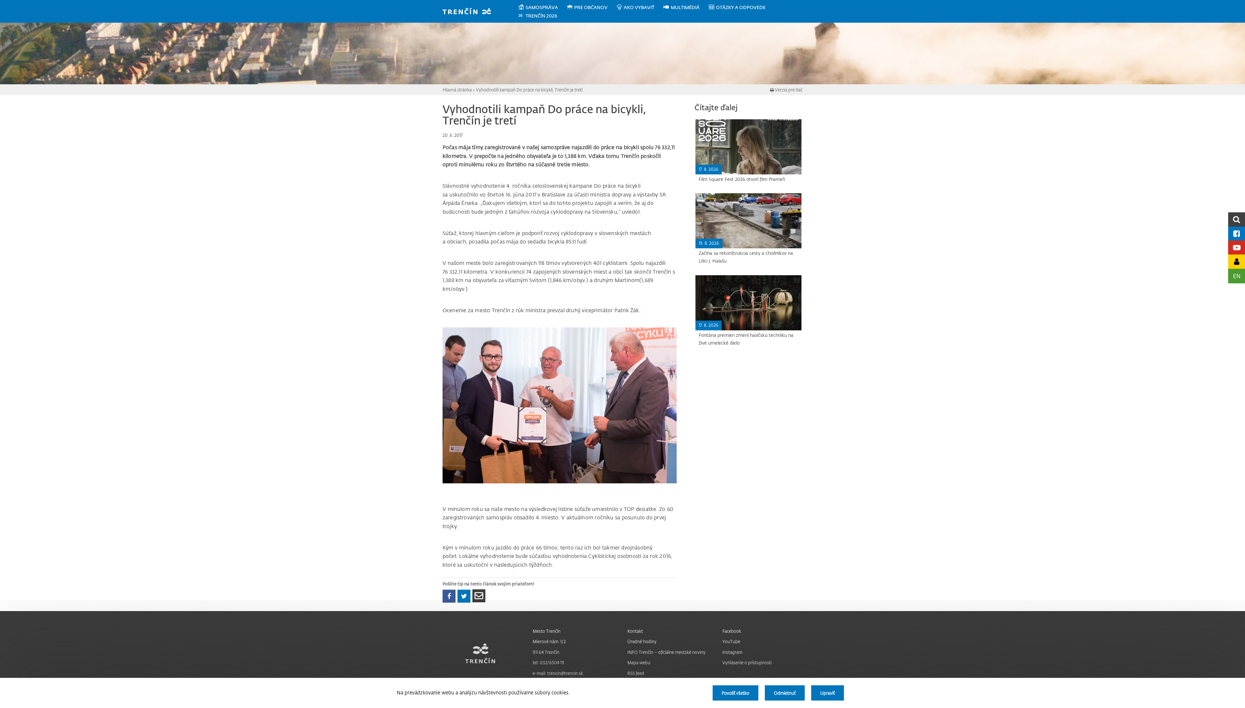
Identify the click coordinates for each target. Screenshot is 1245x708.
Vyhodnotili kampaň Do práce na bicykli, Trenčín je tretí (529, 89)
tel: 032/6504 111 (548, 662)
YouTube (731, 641)
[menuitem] (542, 7)
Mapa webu (638, 662)
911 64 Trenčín (546, 652)
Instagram (732, 652)
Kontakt (635, 631)
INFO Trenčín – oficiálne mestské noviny (666, 652)
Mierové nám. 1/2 (549, 641)
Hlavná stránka (457, 89)
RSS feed (635, 673)
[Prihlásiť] (1236, 261)
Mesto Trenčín (547, 631)
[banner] (470, 12)
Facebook (731, 631)
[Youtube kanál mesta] (1236, 247)
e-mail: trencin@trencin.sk (558, 673)
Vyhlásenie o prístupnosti (747, 662)
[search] (1236, 219)
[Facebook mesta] (1236, 234)
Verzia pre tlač (788, 89)
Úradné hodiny (642, 641)
